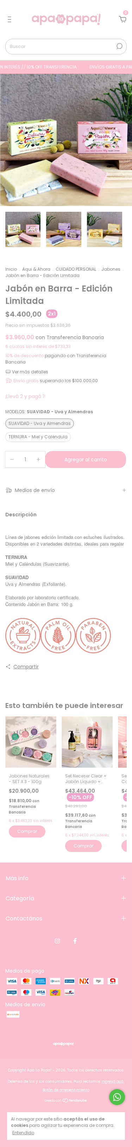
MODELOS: (49, 412)
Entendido (23, 1132)
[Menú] (10, 20)
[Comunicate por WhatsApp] (117, 1097)
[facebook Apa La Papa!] (75, 941)
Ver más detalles (29, 372)
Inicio (11, 269)
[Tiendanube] (66, 1101)
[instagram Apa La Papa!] (57, 941)
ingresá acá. (112, 1081)
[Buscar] (119, 46)
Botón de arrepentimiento (66, 1090)
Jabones (110, 269)
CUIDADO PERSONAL (76, 269)
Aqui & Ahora (36, 269)
